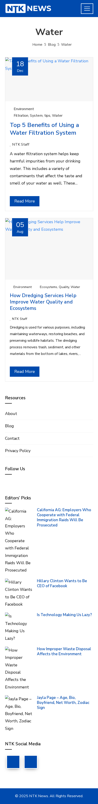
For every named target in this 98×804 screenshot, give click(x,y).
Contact (12, 438)
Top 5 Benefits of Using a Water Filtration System (44, 129)
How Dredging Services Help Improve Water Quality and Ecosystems (43, 302)
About (11, 413)
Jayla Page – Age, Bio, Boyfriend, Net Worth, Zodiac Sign (63, 702)
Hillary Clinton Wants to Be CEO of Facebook (62, 583)
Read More (24, 201)
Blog (9, 426)
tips (47, 115)
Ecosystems (48, 287)
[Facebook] (13, 762)
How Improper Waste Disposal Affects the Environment (64, 651)
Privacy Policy (18, 450)
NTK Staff (20, 144)
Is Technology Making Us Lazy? (64, 614)
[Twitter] (31, 762)
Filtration (21, 115)
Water (57, 115)
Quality (64, 287)
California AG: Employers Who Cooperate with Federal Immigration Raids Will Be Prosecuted (64, 517)
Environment (24, 108)
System (36, 115)
